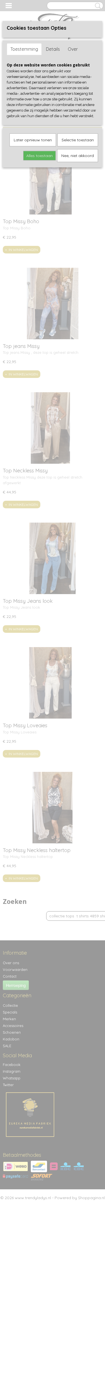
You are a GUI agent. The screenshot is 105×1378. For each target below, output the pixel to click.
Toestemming (24, 49)
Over (73, 49)
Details (53, 49)
